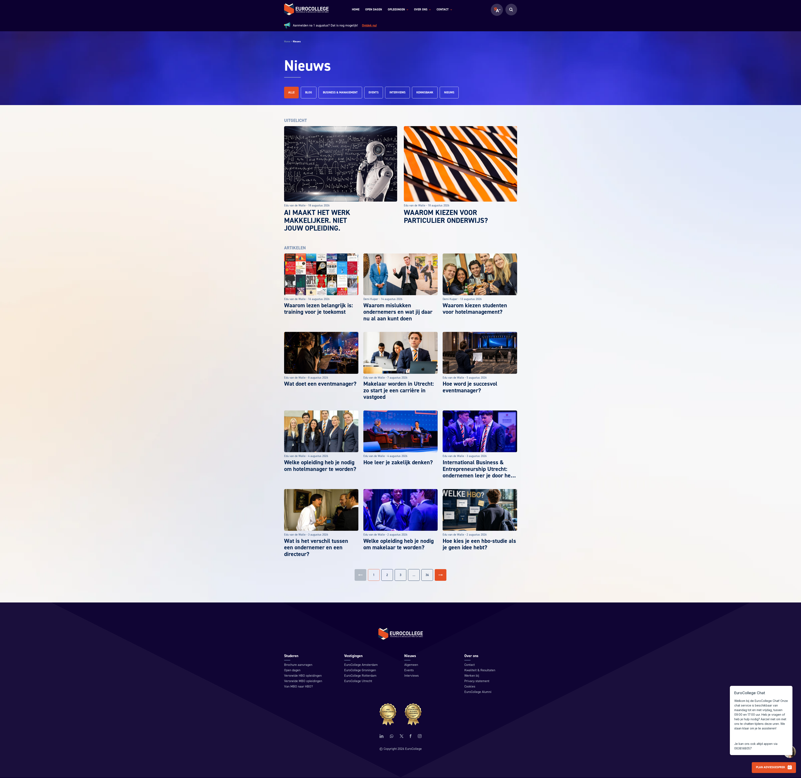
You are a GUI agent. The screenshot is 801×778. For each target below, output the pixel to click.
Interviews (397, 92)
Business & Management (340, 92)
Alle (291, 92)
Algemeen (411, 665)
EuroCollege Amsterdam (361, 665)
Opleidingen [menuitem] (396, 9)
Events (374, 92)
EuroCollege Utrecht (358, 681)
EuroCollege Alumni (477, 692)
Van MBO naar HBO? (298, 686)
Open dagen (292, 670)
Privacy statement (476, 681)
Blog (308, 92)
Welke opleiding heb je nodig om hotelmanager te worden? (320, 466)
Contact (469, 665)
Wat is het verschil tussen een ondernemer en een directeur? (316, 547)
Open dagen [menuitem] (373, 9)
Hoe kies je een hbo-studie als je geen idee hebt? (479, 544)
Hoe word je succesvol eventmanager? (470, 387)
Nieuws (449, 92)
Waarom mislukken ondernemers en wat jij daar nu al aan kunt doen (397, 312)
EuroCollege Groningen (360, 670)
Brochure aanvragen (298, 665)
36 (427, 575)
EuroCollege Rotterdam (360, 676)
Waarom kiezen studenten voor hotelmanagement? (475, 309)
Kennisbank (424, 92)
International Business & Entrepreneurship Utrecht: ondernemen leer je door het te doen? (478, 472)
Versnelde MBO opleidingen (303, 681)
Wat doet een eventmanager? (320, 384)
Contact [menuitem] (443, 9)
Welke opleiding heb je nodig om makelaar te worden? (398, 544)
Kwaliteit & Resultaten (479, 670)
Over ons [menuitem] (420, 9)
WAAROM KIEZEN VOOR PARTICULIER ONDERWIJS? (446, 216)
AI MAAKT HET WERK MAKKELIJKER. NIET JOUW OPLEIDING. (317, 220)
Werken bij (471, 676)
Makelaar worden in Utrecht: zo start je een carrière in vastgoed (398, 390)
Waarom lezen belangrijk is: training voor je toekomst (318, 309)
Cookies (469, 686)
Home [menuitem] (355, 9)
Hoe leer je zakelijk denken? (398, 462)
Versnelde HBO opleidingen (303, 676)
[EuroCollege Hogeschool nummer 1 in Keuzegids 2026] (400, 714)
